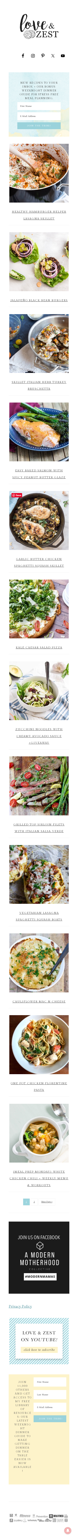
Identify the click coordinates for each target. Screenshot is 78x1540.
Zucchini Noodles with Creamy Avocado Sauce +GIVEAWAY (39, 736)
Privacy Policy (20, 1306)
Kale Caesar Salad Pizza (39, 647)
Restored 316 (39, 1510)
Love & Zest (39, 26)
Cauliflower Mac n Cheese (39, 1001)
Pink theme (51, 1508)
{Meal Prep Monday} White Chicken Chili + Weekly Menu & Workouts (39, 1178)
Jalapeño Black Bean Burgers (39, 300)
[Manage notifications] (67, 1530)
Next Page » (46, 1202)
